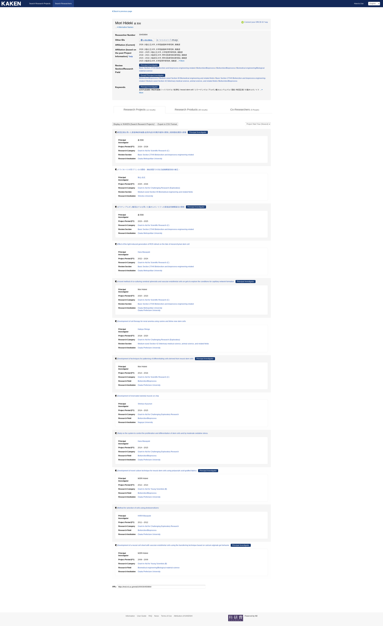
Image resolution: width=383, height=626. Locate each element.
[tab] (139, 109)
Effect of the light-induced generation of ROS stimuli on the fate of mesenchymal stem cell (153, 244)
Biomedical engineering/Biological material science (159, 568)
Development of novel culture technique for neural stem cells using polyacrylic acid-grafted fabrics (157, 471)
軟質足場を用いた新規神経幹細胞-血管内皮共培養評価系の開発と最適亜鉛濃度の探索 (151, 132)
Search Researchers (63, 4)
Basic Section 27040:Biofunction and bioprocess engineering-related (167, 68)
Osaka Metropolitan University (150, 159)
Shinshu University (145, 196)
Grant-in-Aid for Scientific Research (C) (153, 151)
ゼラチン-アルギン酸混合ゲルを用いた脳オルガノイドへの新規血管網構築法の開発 (150, 207)
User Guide (141, 616)
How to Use (359, 4)
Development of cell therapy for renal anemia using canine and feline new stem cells (151, 321)
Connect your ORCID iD (254, 22)
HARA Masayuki (144, 516)
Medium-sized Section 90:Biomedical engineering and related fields (186, 78)
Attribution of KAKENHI (183, 616)
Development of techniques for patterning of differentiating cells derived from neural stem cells (155, 359)
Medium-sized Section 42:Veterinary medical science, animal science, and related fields (181, 81)
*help (266, 22)
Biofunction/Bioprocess (205, 68)
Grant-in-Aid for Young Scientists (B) (152, 489)
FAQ (150, 616)
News (156, 616)
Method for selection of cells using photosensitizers (138, 508)
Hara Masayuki (144, 252)
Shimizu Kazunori (145, 404)
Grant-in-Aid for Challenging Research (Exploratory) (159, 188)
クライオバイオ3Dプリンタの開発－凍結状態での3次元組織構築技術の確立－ (148, 169)
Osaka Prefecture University (149, 310)
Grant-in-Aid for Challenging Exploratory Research (158, 414)
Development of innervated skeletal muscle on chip (138, 396)
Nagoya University (145, 422)
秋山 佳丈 (141, 177)
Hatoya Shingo (144, 329)
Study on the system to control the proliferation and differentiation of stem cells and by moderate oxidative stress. (162, 433)
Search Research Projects (39, 4)
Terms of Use (166, 616)
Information (130, 616)
